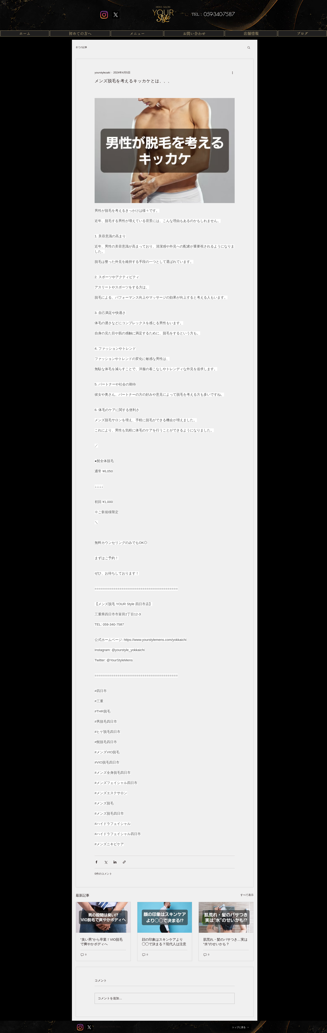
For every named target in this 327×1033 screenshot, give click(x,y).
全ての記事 (81, 47)
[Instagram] (104, 15)
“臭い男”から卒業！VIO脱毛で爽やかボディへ (101, 942)
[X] (115, 15)
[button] (137, 33)
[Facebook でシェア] (96, 862)
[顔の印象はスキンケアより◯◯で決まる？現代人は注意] (164, 917)
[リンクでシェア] (124, 862)
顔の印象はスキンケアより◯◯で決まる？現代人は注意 (164, 942)
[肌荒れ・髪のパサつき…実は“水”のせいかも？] (226, 917)
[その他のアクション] (232, 72)
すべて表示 (247, 894)
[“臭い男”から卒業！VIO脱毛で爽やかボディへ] (103, 917)
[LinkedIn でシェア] (115, 862)
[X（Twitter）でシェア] (105, 862)
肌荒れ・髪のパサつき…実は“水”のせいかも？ (225, 942)
